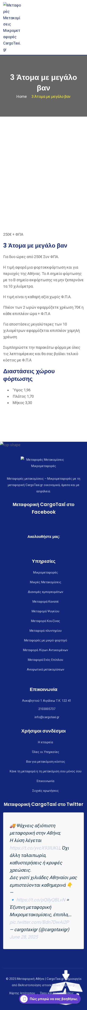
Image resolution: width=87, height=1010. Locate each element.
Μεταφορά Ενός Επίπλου (45, 660)
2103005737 (46, 709)
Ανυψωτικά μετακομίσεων (45, 669)
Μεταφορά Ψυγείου (45, 611)
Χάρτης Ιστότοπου (22, 993)
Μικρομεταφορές (45, 572)
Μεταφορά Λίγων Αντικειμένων (45, 650)
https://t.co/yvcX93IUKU (34, 848)
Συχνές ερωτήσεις (45, 791)
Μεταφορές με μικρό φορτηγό (45, 640)
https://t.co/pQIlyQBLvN (40, 899)
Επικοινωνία (45, 781)
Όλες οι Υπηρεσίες (45, 752)
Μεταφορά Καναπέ (46, 601)
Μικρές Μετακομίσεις (45, 582)
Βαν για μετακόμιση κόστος (45, 762)
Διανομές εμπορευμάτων (45, 592)
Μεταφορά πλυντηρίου (46, 631)
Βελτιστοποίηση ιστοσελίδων (39, 985)
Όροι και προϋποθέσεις (57, 993)
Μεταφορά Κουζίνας (45, 621)
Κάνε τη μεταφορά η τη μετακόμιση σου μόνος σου (46, 771)
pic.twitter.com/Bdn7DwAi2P (39, 922)
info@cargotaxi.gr (47, 717)
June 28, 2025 (24, 937)
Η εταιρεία (45, 742)
